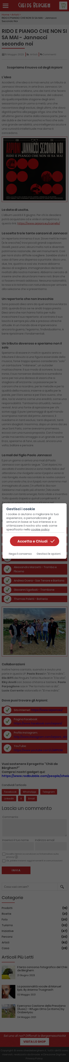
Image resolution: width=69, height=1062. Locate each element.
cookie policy (40, 529)
